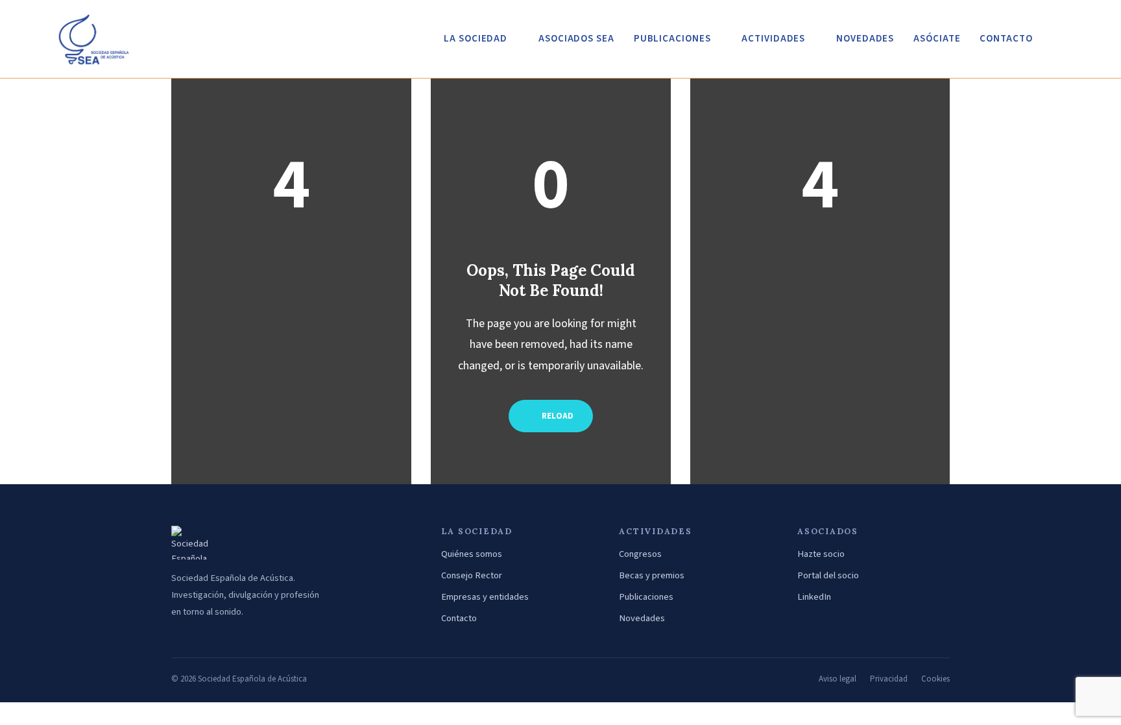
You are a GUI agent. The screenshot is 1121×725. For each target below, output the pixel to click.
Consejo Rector (471, 575)
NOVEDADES (865, 38)
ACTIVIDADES (773, 38)
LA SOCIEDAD (475, 38)
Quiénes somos (471, 554)
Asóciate (936, 38)
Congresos (640, 554)
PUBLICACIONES (672, 38)
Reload (556, 416)
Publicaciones (646, 597)
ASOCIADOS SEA (576, 38)
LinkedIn (814, 597)
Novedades (642, 618)
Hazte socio (821, 554)
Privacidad (889, 679)
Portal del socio (828, 575)
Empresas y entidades (485, 597)
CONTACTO (1006, 38)
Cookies (935, 679)
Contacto (459, 618)
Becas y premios (651, 575)
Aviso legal (837, 679)
